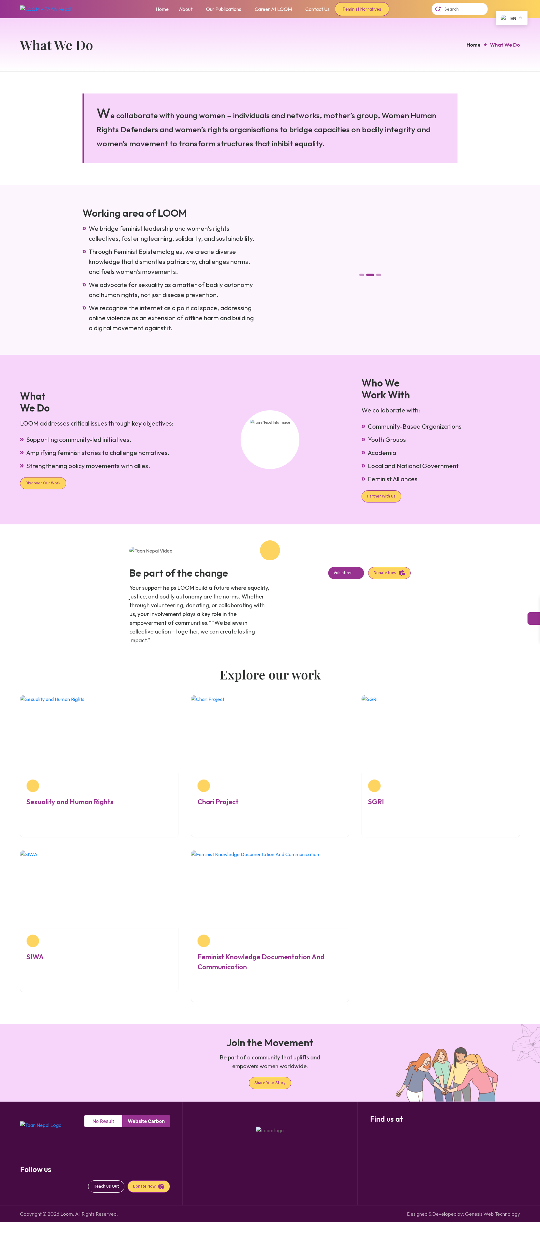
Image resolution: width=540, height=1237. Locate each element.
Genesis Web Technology (492, 1214)
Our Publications (223, 9)
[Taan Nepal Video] (270, 550)
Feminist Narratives (362, 9)
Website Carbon (146, 1121)
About (185, 9)
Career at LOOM (273, 9)
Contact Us (317, 9)
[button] (361, 275)
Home (162, 9)
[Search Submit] (438, 9)
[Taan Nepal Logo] (41, 1124)
